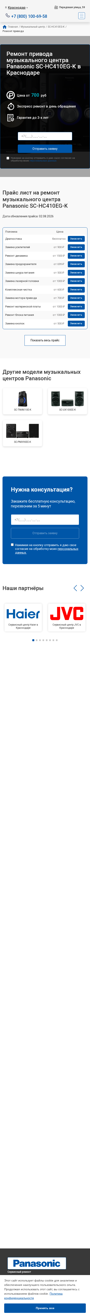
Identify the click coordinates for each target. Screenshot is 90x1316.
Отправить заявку (45, 148)
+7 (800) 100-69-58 (29, 16)
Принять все (45, 1308)
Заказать (76, 238)
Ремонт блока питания (19, 314)
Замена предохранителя (20, 264)
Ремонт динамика (16, 255)
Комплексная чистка (18, 289)
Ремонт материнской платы (23, 306)
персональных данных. (43, 160)
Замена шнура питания (19, 272)
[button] (75, 588)
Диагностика (13, 238)
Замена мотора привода (21, 298)
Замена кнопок (14, 323)
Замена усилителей (17, 247)
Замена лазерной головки (22, 281)
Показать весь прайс (45, 340)
